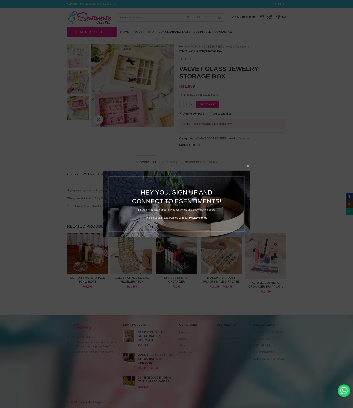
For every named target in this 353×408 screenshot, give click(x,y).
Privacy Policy (198, 217)
